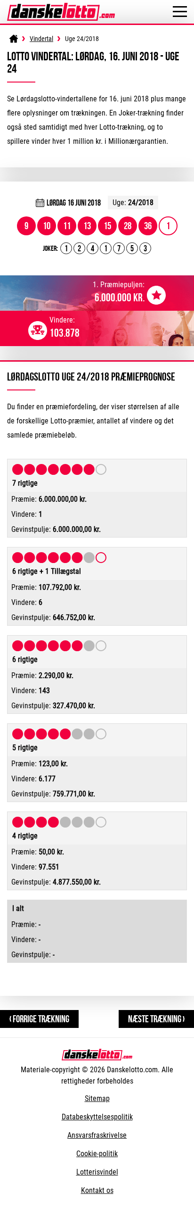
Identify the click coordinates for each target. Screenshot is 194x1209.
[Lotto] (13, 38)
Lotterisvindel (97, 1172)
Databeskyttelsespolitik (97, 1116)
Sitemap (97, 1098)
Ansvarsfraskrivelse (97, 1135)
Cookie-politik (97, 1153)
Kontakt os (97, 1190)
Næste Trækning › (156, 1018)
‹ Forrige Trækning (39, 1018)
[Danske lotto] (61, 7)
